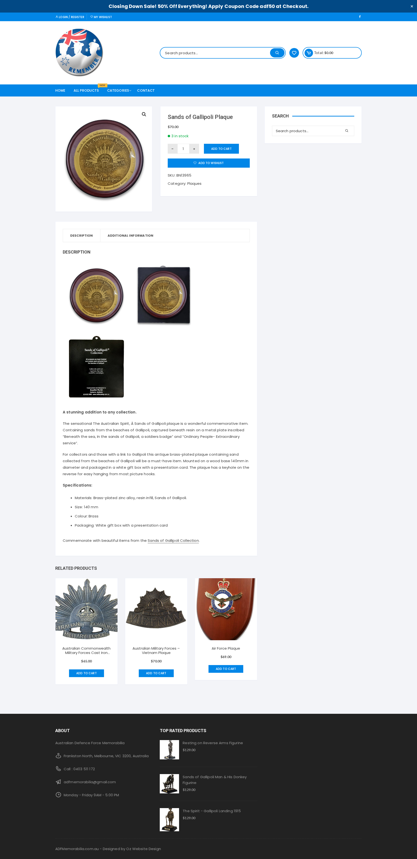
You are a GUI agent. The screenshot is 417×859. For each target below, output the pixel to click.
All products (88, 88)
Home (60, 90)
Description (81, 235)
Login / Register (71, 17)
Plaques (194, 183)
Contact (146, 90)
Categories (118, 90)
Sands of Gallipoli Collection (173, 540)
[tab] (81, 235)
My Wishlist (102, 17)
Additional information (130, 235)
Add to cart (221, 149)
